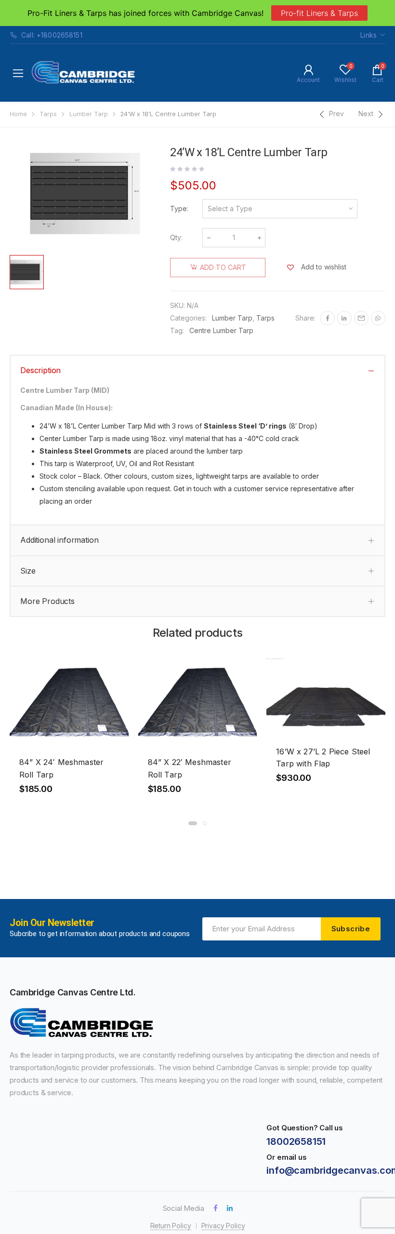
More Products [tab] (47, 601)
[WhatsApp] (378, 318)
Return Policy (170, 1225)
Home (18, 114)
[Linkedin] (344, 318)
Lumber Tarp (88, 114)
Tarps (48, 114)
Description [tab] (40, 370)
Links (368, 35)
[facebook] (215, 1208)
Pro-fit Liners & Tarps (319, 13)
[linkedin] (230, 1208)
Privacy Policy (223, 1225)
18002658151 (296, 1141)
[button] (192, 823)
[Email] (361, 318)
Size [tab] (27, 571)
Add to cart (223, 267)
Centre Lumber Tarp (221, 330)
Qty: (176, 237)
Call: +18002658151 (51, 35)
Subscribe (350, 928)
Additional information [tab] (59, 540)
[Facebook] (327, 318)
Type (178, 208)
